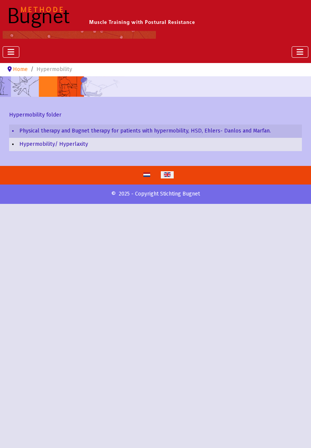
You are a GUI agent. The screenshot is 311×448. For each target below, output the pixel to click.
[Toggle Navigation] (11, 52)
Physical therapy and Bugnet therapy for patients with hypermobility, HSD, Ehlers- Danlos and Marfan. (145, 131)
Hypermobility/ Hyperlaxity (53, 144)
